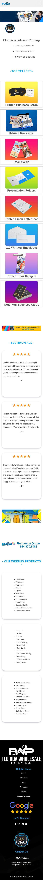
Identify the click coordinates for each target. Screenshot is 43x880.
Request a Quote (23, 796)
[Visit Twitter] (23, 824)
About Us (23, 778)
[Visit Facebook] (16, 824)
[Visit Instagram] (19, 824)
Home (23, 773)
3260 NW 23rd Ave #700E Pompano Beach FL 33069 (21, 863)
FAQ (23, 782)
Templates (23, 787)
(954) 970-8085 (22, 858)
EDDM (23, 792)
